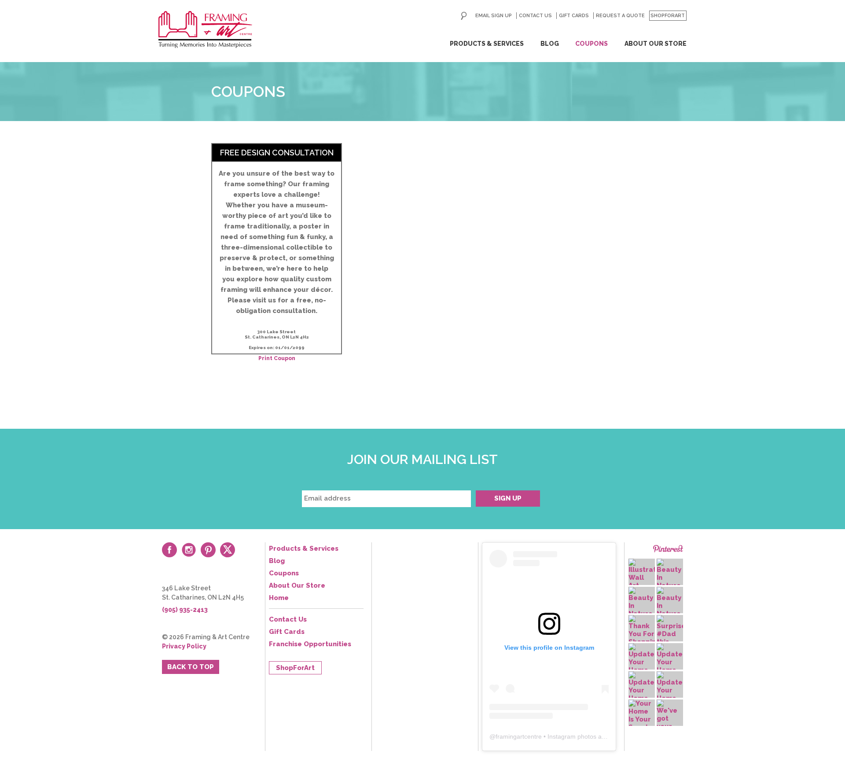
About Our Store (656, 43)
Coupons (591, 43)
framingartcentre (519, 736)
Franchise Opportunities (310, 644)
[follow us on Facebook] (169, 549)
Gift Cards (574, 15)
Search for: (464, 15)
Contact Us (535, 15)
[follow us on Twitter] (227, 549)
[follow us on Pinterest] (208, 549)
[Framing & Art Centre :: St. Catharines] (205, 29)
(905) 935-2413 (185, 609)
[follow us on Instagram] (188, 549)
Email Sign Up (493, 15)
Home (279, 598)
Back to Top (190, 667)
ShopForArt (667, 15)
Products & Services (487, 43)
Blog (549, 43)
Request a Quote (620, 15)
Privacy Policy (184, 646)
